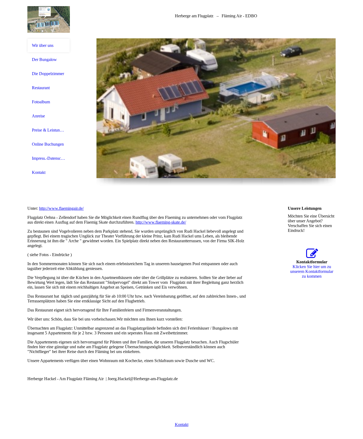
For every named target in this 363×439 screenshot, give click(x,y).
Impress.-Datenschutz (48, 158)
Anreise (38, 116)
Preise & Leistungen (48, 130)
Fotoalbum (41, 102)
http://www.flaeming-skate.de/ (161, 222)
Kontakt (38, 172)
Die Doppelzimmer (48, 73)
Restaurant (41, 87)
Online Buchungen (48, 144)
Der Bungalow (44, 59)
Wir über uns (42, 45)
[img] (48, 19)
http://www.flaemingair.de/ (61, 208)
